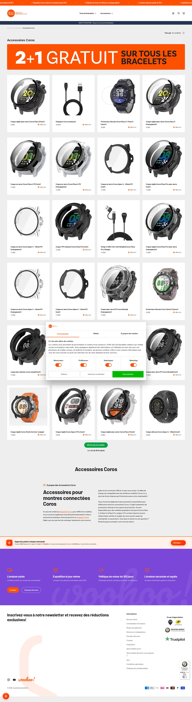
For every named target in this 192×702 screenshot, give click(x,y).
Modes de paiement (134, 628)
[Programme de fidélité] (6, 696)
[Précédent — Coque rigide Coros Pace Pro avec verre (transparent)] (145, 221)
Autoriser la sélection (96, 374)
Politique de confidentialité (137, 668)
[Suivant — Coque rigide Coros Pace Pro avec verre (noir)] (182, 159)
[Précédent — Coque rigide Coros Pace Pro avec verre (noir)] (145, 159)
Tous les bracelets (86, 13)
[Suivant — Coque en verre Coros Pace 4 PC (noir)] (47, 159)
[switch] (83, 365)
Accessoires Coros (28, 28)
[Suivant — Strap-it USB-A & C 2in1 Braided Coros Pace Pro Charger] (137, 221)
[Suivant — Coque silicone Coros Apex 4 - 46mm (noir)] (182, 406)
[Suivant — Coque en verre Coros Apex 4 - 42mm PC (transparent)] (47, 284)
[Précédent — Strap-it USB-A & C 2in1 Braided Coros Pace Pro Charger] (100, 221)
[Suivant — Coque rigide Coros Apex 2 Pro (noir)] (92, 406)
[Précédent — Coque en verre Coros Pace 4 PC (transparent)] (55, 159)
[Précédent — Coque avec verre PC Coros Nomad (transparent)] (100, 284)
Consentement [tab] (62, 334)
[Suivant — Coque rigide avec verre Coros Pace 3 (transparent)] (182, 96)
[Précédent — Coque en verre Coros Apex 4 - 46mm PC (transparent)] (10, 221)
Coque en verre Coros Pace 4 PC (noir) (26, 184)
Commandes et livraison (136, 623)
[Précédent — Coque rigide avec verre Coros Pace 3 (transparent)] (145, 96)
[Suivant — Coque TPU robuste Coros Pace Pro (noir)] (92, 221)
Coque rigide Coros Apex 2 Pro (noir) (70, 432)
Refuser (64, 374)
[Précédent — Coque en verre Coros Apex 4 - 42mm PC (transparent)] (10, 284)
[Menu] (188, 661)
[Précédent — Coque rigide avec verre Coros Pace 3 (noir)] (10, 96)
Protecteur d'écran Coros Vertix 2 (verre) (162, 309)
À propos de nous (31, 590)
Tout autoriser (128, 374)
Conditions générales (135, 664)
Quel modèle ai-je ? (134, 649)
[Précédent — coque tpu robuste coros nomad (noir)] (10, 346)
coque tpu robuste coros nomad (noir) (26, 372)
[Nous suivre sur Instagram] (8, 679)
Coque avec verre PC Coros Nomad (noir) (162, 372)
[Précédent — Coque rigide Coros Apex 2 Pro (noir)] (55, 406)
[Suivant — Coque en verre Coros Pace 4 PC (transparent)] (92, 159)
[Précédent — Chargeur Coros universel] (55, 96)
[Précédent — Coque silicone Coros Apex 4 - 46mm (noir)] (145, 406)
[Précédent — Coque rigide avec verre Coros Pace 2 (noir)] (100, 406)
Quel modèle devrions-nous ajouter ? (140, 654)
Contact (13, 590)
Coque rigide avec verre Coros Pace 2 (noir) (118, 432)
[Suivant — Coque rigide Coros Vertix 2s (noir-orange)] (47, 406)
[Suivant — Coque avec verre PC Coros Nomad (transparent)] (137, 284)
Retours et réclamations (136, 632)
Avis (128, 660)
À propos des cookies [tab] (129, 333)
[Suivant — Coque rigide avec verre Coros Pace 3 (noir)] (47, 96)
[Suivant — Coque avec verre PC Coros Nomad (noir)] (182, 346)
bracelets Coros (66, 512)
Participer (177, 543)
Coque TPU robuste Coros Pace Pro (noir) (72, 247)
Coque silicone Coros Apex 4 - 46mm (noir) (163, 432)
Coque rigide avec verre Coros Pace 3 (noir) (28, 121)
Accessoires (105, 13)
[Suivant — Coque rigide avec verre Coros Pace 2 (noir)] (137, 406)
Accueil (9, 28)
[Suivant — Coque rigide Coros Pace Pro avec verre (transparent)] (182, 221)
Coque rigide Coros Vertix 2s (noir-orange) (27, 432)
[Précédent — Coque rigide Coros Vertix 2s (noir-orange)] (10, 406)
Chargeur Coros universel (66, 121)
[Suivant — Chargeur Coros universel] (92, 96)
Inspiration (131, 644)
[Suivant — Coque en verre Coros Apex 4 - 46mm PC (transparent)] (47, 221)
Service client (132, 619)
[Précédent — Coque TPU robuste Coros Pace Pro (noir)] (55, 221)
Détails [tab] (96, 333)
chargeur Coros (83, 517)
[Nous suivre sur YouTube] (14, 679)
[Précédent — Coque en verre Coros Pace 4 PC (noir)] (10, 159)
